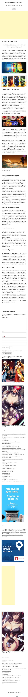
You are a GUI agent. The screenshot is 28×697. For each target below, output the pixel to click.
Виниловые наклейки (14, 3)
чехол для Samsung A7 (6, 443)
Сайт (3, 341)
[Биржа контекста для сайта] (13, 521)
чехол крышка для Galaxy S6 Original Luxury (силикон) (13, 454)
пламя (17, 533)
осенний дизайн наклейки (7, 476)
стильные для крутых (6, 473)
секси (23, 534)
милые (5, 532)
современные (18, 535)
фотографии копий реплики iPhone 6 (9, 682)
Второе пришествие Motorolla (8, 470)
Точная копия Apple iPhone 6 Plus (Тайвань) (10, 680)
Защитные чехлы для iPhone (7, 445)
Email (3, 336)
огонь (11, 533)
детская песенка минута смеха (8, 471)
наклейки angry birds (6, 474)
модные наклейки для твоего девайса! (10, 479)
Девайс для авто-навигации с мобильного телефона (12, 459)
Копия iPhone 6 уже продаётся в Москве (10, 664)
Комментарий (5, 317)
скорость (7, 535)
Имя (3, 331)
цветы (22, 535)
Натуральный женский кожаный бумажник (10, 441)
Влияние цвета (5, 672)
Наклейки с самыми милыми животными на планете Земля (14, 480)
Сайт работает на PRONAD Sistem (14, 692)
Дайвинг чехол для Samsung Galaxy (9, 462)
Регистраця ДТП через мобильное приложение (11, 675)
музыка (24, 532)
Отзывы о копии (5, 674)
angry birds (6, 529)
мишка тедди (9, 532)
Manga (15, 529)
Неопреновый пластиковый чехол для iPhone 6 (11, 448)
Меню (14, 8)
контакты (4, 661)
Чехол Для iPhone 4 (5, 463)
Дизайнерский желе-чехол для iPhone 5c (10, 452)
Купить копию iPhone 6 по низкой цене (10, 666)
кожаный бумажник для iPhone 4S (8, 468)
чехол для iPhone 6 (5, 466)
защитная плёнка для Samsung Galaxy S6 (10, 446)
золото (13, 530)
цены (3, 536)
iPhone (11, 529)
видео (3, 530)
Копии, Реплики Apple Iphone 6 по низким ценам (12, 663)
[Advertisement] (14, 25)
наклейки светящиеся (6, 671)
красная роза (17, 530)
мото (21, 532)
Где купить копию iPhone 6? (7, 660)
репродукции (4, 477)
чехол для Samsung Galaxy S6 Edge (9, 465)
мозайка (17, 532)
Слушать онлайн (5, 440)
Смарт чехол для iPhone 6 (7, 457)
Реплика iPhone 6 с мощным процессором (10, 677)
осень (14, 533)
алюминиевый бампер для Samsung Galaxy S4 (11, 455)
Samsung (19, 529)
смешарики (13, 535)
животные (10, 530)
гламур (6, 530)
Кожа (24, 529)
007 (3, 529)
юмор (6, 536)
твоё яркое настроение (6, 678)
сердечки (3, 535)
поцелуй (20, 533)
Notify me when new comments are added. (12, 351)
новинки (3, 460)
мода (14, 532)
